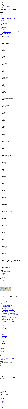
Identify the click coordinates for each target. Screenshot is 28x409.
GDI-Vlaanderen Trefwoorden (3, 28)
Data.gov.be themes (2, 24)
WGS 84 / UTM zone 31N (4, 334)
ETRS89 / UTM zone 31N (4, 336)
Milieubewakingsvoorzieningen (6, 33)
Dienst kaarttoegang (5, 23)
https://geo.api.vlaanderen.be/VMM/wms (18, 301)
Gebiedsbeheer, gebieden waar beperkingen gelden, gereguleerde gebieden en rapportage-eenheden (13, 31)
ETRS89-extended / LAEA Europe (5, 341)
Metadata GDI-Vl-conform (6, 36)
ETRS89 (3, 327)
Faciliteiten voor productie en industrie (7, 32)
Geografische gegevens (5, 35)
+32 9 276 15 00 (2, 20)
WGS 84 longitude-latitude (4, 323)
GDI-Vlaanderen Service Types (3, 26)
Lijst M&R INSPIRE (5, 29)
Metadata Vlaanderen (8, 6)
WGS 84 (3, 325)
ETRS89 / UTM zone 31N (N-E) (5, 332)
